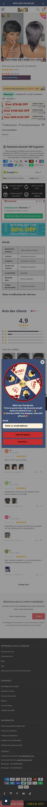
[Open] (6, 801)
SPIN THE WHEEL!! (23, 435)
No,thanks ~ (23, 442)
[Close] (42, 362)
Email (5, 420)
